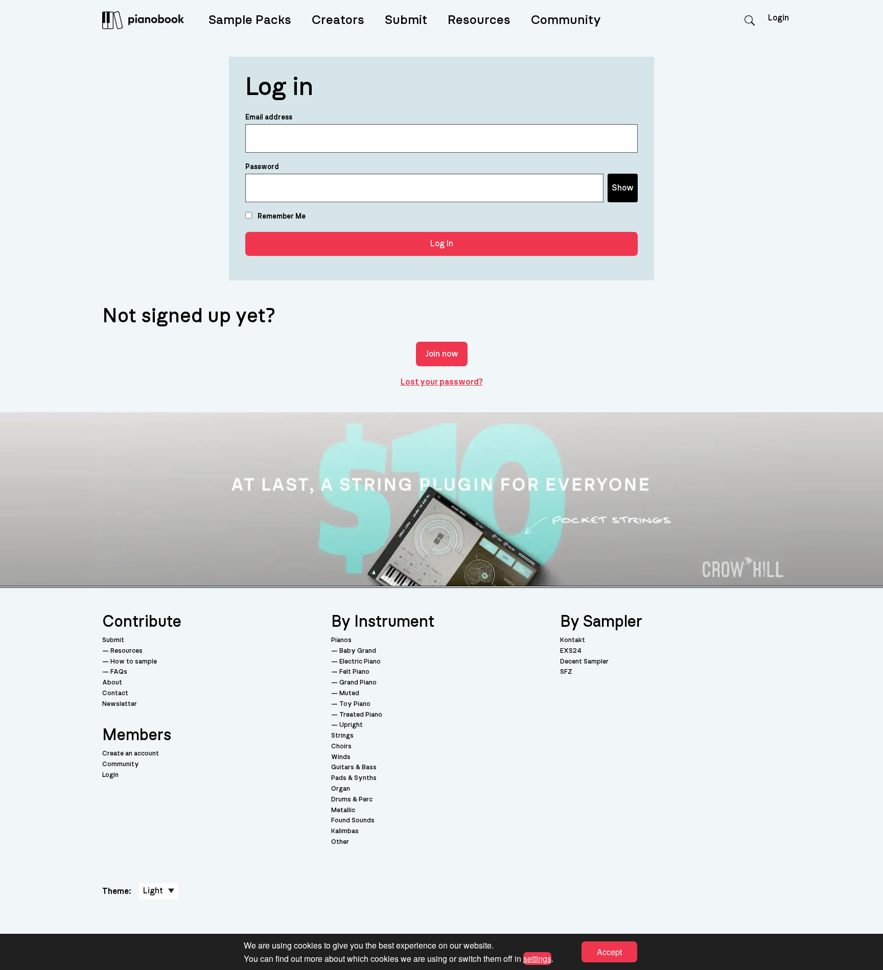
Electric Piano (360, 661)
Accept (609, 952)
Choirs (341, 746)
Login (110, 775)
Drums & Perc (352, 799)
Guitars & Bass (354, 767)
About (112, 682)
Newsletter (119, 704)
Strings (342, 735)
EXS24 (571, 651)
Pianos (341, 640)
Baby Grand (357, 651)
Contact (115, 693)
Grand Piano (358, 682)
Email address (268, 117)
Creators (338, 20)
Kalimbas (345, 831)
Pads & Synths (354, 778)
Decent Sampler (584, 661)
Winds (341, 757)
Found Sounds (353, 820)
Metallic (343, 810)
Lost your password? (442, 382)
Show (623, 188)
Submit (406, 20)
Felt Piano (354, 672)
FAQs (118, 672)
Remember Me (281, 216)
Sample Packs (249, 20)
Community (566, 20)
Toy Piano (354, 704)
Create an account (130, 753)
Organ (340, 789)
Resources (479, 20)
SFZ (566, 672)
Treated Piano (360, 715)
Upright (351, 725)
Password (262, 167)
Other (340, 842)
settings (537, 958)
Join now (441, 354)
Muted (349, 693)
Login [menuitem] (778, 18)
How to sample (133, 661)
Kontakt (572, 640)
